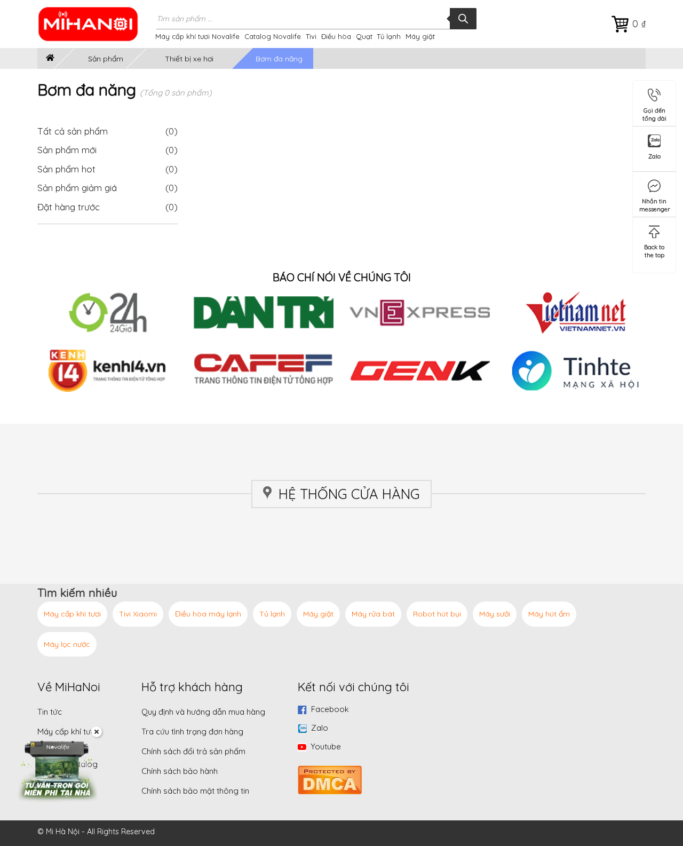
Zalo (319, 728)
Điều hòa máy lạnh (208, 614)
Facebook (330, 709)
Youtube (326, 746)
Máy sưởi (494, 614)
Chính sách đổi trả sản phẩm (193, 751)
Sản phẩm (105, 59)
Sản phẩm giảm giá (77, 187)
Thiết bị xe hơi (189, 59)
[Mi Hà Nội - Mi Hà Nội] (95, 24)
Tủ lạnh (389, 36)
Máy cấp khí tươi (72, 614)
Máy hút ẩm (549, 614)
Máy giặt (420, 36)
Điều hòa (336, 36)
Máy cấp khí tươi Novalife (197, 36)
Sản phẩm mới (67, 149)
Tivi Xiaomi (138, 614)
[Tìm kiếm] (463, 18)
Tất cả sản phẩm (107, 131)
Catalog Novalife (272, 36)
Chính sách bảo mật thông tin (195, 791)
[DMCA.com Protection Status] (330, 778)
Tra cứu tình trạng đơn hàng (192, 731)
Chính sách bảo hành (179, 771)
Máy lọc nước (67, 644)
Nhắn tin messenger (654, 203)
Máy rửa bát (373, 614)
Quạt (364, 36)
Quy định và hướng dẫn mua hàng (203, 712)
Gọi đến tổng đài (654, 112)
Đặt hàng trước (68, 206)
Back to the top (654, 249)
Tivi (311, 36)
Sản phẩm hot (66, 169)
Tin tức (49, 712)
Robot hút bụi (437, 614)
